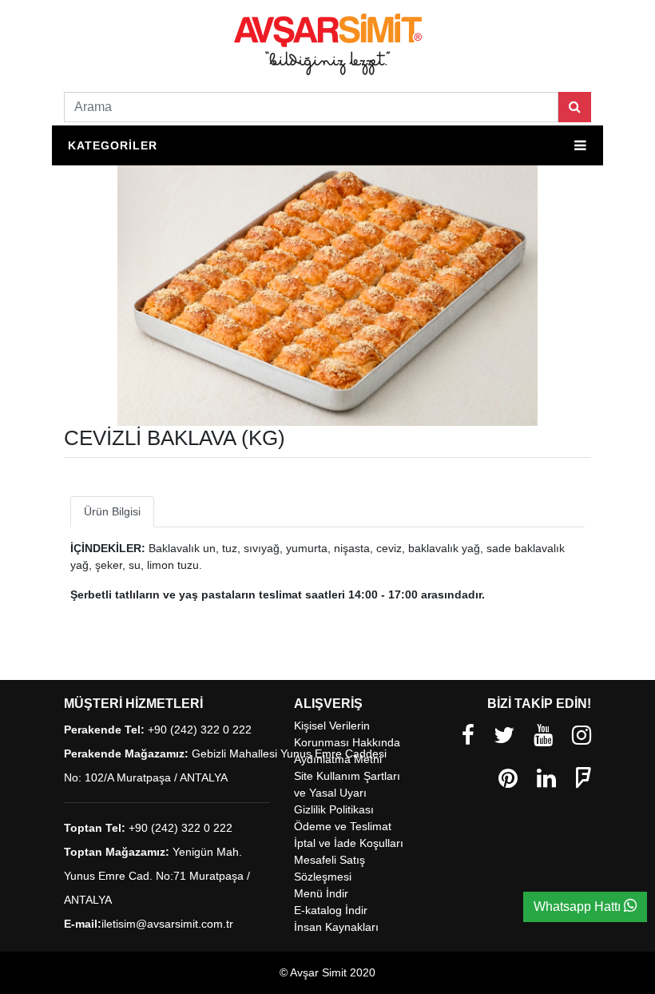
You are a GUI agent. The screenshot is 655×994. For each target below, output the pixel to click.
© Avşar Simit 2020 (327, 972)
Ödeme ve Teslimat (342, 826)
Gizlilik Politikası (334, 809)
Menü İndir (321, 893)
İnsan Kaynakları (336, 926)
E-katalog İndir (330, 910)
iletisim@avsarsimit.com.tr (167, 923)
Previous (196, 409)
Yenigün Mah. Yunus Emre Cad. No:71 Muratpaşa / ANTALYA (157, 875)
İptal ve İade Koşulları (348, 843)
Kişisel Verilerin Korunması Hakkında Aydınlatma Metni (347, 742)
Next (459, 409)
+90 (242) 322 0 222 (200, 729)
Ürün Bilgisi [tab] (112, 511)
